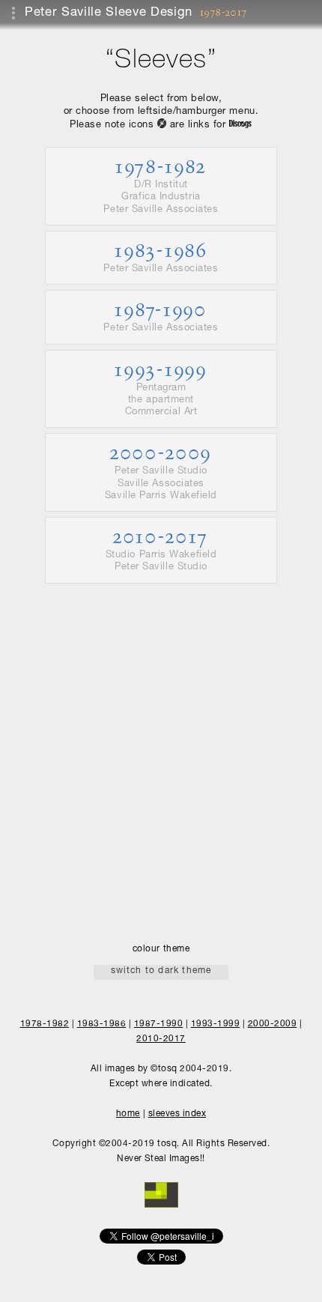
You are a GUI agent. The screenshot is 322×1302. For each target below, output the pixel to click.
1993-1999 (161, 387)
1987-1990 (160, 315)
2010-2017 (161, 548)
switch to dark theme (161, 970)
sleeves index (177, 1114)
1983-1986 (160, 256)
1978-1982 (160, 184)
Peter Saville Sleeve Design (108, 13)
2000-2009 (161, 470)
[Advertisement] (161, 750)
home (128, 1114)
